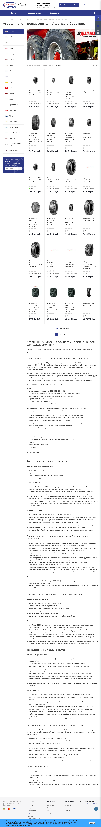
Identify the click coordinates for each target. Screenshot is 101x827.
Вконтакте (96, 809)
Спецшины (32, 811)
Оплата (49, 808)
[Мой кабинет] (94, 13)
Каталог (31, 801)
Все (68, 335)
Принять (92, 823)
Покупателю (51, 801)
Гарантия (50, 811)
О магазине (69, 801)
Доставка (50, 805)
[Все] (78, 13)
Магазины (68, 808)
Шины (30, 805)
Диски (30, 816)
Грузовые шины (34, 808)
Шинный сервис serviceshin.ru (69, 5)
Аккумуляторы (34, 819)
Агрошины (32, 813)
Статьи (67, 811)
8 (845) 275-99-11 (43, 5)
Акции (49, 813)
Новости (68, 805)
